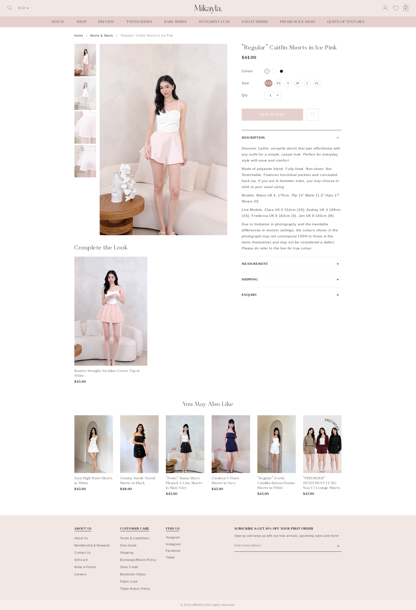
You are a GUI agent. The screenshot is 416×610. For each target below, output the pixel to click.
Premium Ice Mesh (297, 22)
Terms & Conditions (134, 538)
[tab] (292, 137)
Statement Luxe (214, 22)
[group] (85, 60)
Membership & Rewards (92, 545)
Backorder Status (133, 574)
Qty (245, 95)
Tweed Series (139, 22)
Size (245, 83)
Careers (80, 574)
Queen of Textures (345, 22)
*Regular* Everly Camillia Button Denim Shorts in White (276, 483)
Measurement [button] (255, 264)
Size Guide (128, 545)
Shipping (127, 552)
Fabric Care (129, 581)
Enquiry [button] (249, 295)
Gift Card (81, 560)
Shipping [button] (250, 279)
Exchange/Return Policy (138, 560)
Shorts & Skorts (101, 35)
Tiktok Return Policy (135, 589)
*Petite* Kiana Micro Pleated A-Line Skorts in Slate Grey (184, 483)
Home (78, 35)
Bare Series (175, 22)
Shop (81, 22)
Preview (106, 22)
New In (58, 22)
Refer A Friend (85, 567)
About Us (81, 538)
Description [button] (253, 138)
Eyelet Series (255, 22)
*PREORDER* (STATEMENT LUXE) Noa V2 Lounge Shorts (321, 483)
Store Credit (129, 567)
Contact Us (82, 552)
